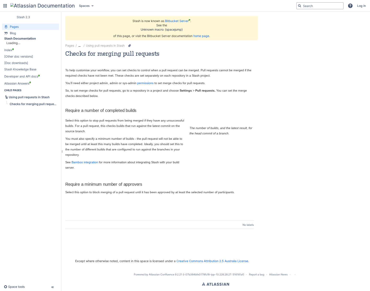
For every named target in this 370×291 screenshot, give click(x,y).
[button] (5, 5)
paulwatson (86, 59)
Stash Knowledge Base (20, 69)
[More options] (256, 45)
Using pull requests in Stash (105, 45)
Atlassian (215, 284)
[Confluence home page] (42, 5)
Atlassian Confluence (161, 274)
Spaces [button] (84, 5)
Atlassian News (278, 274)
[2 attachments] (129, 45)
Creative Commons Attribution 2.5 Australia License (212, 261)
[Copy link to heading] (137, 110)
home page (201, 36)
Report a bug (256, 274)
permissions (145, 83)
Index (8, 50)
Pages (69, 45)
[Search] (299, 5)
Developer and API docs (21, 76)
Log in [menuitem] (361, 5)
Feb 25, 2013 (121, 59)
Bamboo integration (85, 162)
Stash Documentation (20, 38)
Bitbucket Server (177, 21)
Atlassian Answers (16, 83)
